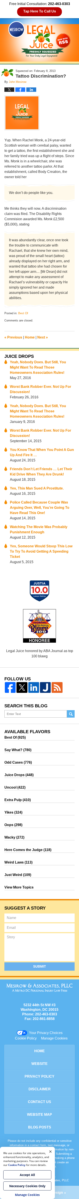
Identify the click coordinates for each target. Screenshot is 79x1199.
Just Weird (17, 875)
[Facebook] (10, 687)
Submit (39, 966)
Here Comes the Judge (27, 850)
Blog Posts (39, 1127)
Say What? (17, 750)
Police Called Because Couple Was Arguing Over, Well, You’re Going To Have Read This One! (39, 507)
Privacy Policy (39, 1076)
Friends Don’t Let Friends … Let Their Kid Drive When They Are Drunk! (41, 471)
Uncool (14, 787)
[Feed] (57, 687)
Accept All (27, 1175)
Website (39, 1064)
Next (42, 337)
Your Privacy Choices (46, 1033)
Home (30, 337)
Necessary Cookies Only (27, 1186)
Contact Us (39, 1102)
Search (71, 714)
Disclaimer (40, 1089)
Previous (13, 337)
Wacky (14, 837)
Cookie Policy (26, 1038)
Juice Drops (19, 356)
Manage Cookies (54, 1038)
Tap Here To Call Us (39, 11)
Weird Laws (18, 862)
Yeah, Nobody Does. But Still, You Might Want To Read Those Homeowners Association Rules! (38, 367)
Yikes (13, 812)
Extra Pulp (17, 800)
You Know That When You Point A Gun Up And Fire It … (42, 452)
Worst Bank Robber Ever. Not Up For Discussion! (40, 389)
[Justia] (45, 687)
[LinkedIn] (34, 687)
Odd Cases (18, 762)
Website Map (39, 1114)
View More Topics (19, 887)
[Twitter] (22, 687)
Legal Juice (39, 39)
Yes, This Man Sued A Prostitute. (37, 488)
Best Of (23, 313)
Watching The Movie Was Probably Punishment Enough (38, 529)
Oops (13, 825)
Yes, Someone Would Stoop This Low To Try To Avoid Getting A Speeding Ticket (41, 551)
